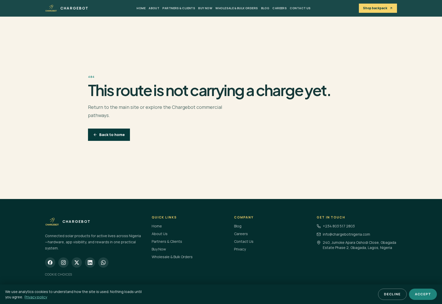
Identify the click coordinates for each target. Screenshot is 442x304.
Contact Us (300, 8)
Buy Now (205, 8)
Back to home (112, 134)
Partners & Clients (178, 8)
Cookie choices (58, 274)
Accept (423, 294)
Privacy (240, 249)
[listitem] (50, 262)
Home (141, 8)
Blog (265, 8)
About (154, 8)
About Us (160, 233)
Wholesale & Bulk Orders (236, 8)
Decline (392, 294)
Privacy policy (36, 297)
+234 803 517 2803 (339, 226)
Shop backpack (375, 8)
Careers (279, 8)
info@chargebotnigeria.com (346, 234)
